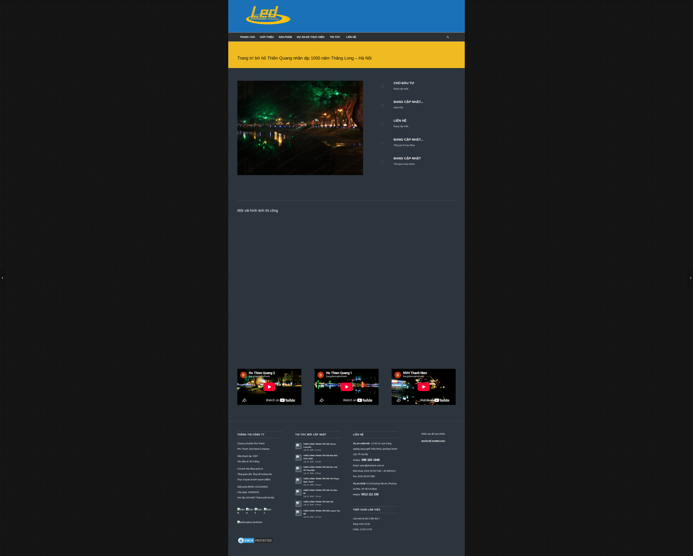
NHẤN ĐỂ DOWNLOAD (433, 441)
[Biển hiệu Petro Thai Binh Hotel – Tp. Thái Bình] (3, 278)
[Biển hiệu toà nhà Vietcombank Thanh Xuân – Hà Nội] (690, 278)
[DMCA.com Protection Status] (255, 543)
